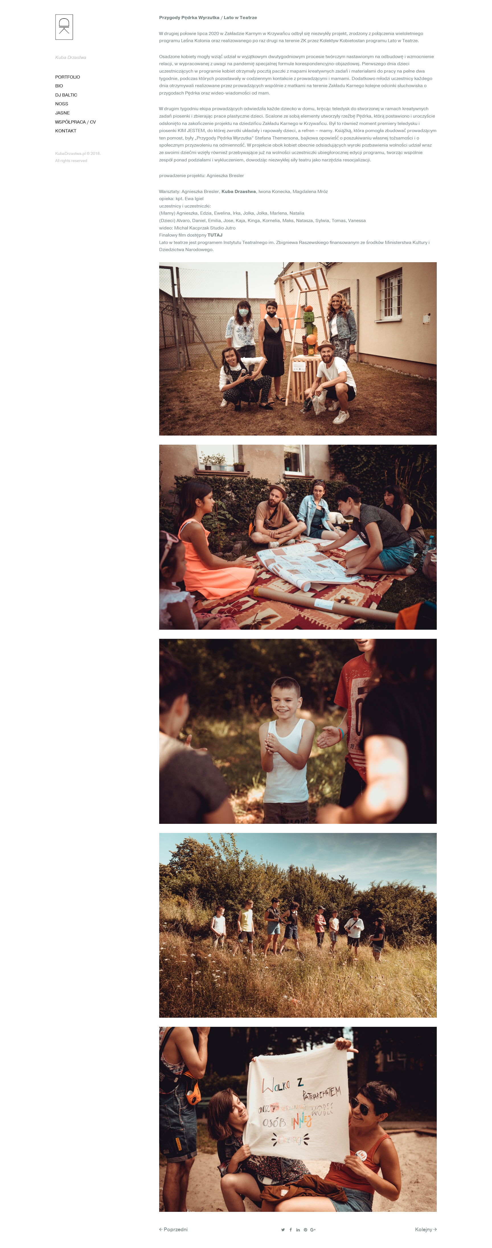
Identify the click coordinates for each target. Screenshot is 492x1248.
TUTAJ (215, 235)
